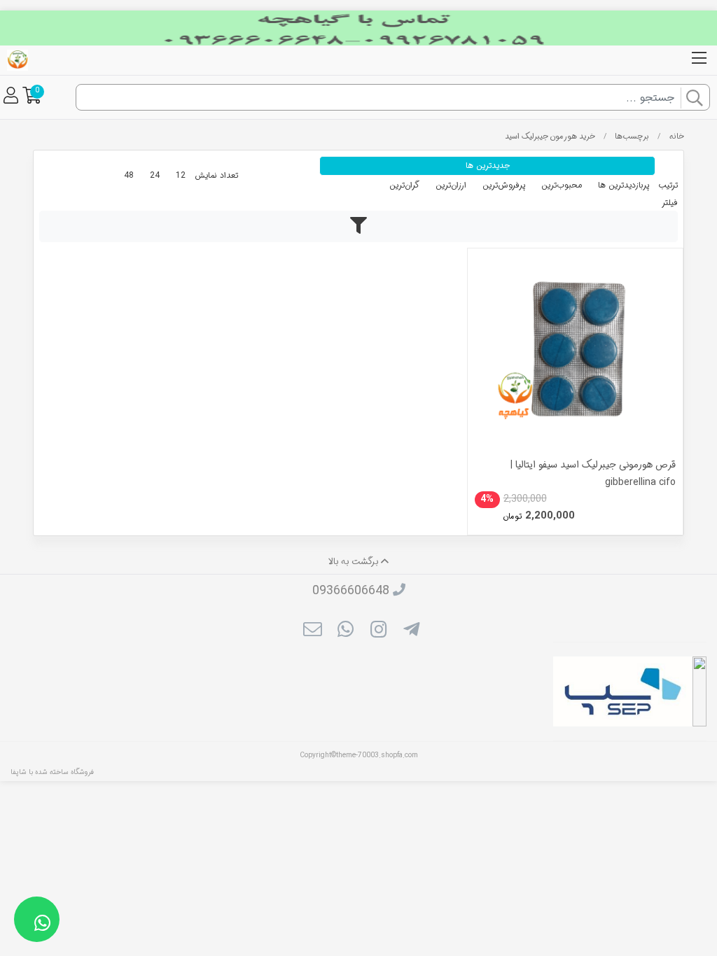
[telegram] (411, 631)
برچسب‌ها (632, 136)
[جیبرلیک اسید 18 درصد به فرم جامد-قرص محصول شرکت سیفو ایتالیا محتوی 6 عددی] (575, 355)
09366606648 (350, 590)
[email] (311, 631)
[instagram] (378, 631)
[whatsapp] (345, 631)
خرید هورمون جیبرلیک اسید (550, 136)
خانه (676, 136)
